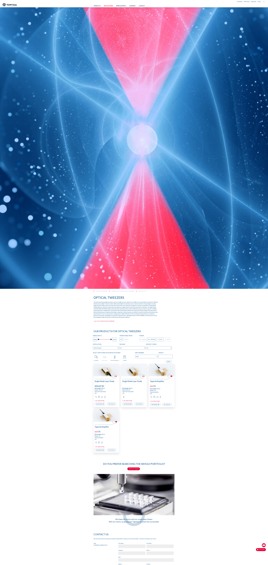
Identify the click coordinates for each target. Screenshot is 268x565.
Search (161, 352)
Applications (108, 6)
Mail (119, 557)
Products (97, 6)
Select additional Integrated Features (106, 352)
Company (132, 6)
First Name (120, 543)
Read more (101, 400)
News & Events (121, 6)
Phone (147, 550)
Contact (142, 6)
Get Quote (111, 404)
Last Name (148, 543)
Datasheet (99, 404)
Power (141, 335)
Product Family (151, 344)
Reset (168, 361)
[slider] (98, 339)
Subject (120, 564)
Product (148, 564)
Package (122, 344)
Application (97, 344)
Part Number (139, 352)
